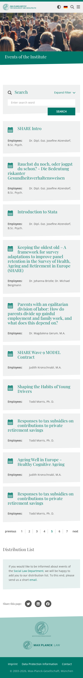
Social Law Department (28, 571)
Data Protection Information (40, 664)
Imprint (13, 664)
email (33, 580)
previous (10, 531)
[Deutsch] (66, 7)
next (75, 531)
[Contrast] (59, 7)
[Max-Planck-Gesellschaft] (41, 629)
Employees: (15, 140)
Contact (67, 664)
